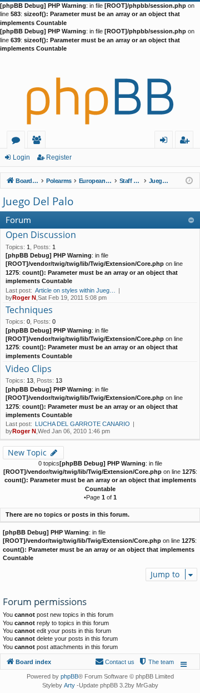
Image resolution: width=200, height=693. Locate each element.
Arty (69, 685)
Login (21, 157)
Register (59, 157)
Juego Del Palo (38, 201)
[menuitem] (156, 662)
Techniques (29, 310)
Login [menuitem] (165, 141)
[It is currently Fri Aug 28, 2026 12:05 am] (189, 180)
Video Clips (29, 369)
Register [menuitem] (187, 141)
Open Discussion (41, 235)
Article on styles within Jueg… (75, 290)
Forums (18, 141)
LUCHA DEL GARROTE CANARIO (82, 423)
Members (38, 141)
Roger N (24, 297)
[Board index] (100, 92)
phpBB (69, 676)
